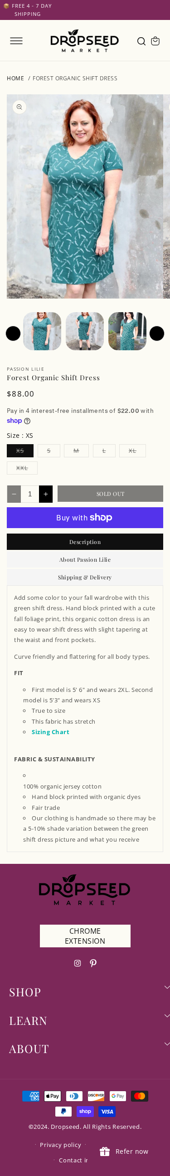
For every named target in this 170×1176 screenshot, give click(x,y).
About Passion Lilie (85, 559)
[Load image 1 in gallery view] (42, 331)
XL (137, 451)
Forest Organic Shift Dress (75, 78)
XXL (27, 469)
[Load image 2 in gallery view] (85, 331)
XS (25, 451)
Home (15, 78)
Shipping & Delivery (85, 577)
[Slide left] (13, 333)
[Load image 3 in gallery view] (127, 331)
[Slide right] (157, 333)
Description (85, 541)
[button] (16, 41)
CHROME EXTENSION (85, 936)
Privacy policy (60, 1145)
